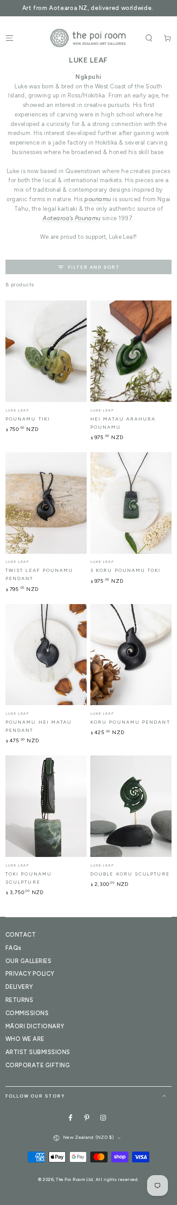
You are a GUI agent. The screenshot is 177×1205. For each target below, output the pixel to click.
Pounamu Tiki (27, 419)
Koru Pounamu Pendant (130, 722)
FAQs (13, 947)
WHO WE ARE (24, 1039)
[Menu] (9, 38)
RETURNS (19, 1000)
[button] (148, 38)
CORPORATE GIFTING (37, 1065)
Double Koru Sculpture (130, 874)
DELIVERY (19, 986)
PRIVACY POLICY (29, 973)
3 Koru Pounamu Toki (125, 570)
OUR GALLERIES (28, 961)
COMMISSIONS (27, 1013)
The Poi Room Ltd (74, 1179)
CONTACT (20, 934)
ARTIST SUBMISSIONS (37, 1052)
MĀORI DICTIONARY (34, 1026)
